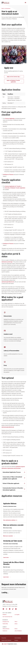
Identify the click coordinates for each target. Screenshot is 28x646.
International (6, 8)
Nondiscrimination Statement (6, 640)
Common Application (10, 118)
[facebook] (3, 609)
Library (16, 623)
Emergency (16, 640)
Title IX (16, 621)
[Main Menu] (25, 2)
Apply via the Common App (13, 76)
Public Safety (5, 623)
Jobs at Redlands (18, 630)
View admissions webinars (9, 520)
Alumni (16, 628)
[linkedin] (9, 609)
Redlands (4, 614)
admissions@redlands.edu (8, 281)
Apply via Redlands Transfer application (13, 81)
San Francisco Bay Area (7, 616)
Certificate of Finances (8, 174)
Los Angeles (17, 614)
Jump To (11, 644)
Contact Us (5, 630)
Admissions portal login (7, 261)
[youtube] (16, 609)
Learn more (6, 557)
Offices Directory (6, 628)
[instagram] (6, 609)
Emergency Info (6, 621)
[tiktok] (13, 609)
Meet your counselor (8, 536)
